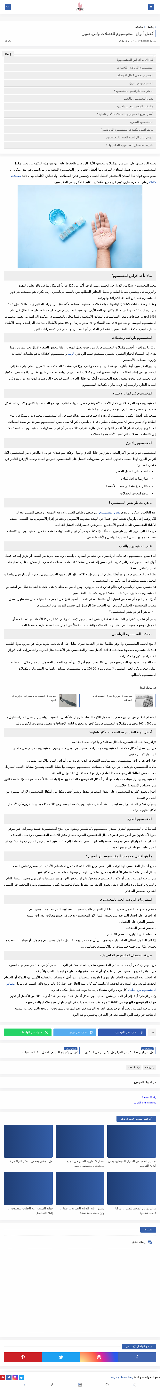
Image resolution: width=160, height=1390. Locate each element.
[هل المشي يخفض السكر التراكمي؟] (28, 1141)
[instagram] (99, 1357)
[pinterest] (23, 1357)
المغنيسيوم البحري (141, 121)
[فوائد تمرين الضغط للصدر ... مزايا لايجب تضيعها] (131, 1188)
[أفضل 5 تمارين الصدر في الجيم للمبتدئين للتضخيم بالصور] (80, 1141)
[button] (122, 1032)
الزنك (71, 353)
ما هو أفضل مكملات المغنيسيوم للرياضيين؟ (126, 129)
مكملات (139, 26)
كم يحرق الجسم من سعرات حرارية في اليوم (33, 697)
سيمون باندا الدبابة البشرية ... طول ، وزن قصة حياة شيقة (82, 1211)
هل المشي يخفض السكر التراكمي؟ (31, 1161)
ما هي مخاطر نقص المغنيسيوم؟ (133, 90)
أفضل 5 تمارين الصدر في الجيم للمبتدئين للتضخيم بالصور (85, 1163)
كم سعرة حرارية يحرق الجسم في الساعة (112, 697)
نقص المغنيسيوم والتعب (138, 98)
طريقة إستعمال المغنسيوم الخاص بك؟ (129, 145)
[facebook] (137, 1357)
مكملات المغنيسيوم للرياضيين (135, 106)
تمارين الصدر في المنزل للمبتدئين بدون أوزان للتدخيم (132, 1163)
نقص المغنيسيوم (109, 512)
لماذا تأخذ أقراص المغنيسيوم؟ (135, 59)
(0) (5, 40)
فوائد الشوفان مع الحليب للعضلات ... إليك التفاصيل (30, 1211)
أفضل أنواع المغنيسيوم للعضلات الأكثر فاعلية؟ (125, 114)
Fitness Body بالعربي (145, 1102)
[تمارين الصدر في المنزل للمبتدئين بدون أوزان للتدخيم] (131, 1141)
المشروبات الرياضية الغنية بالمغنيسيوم (129, 137)
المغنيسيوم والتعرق (141, 83)
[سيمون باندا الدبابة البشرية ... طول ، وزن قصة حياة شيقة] (80, 1188)
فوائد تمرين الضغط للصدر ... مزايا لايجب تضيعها (135, 1211)
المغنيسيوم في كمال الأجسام (135, 75)
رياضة (151, 26)
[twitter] (61, 1357)
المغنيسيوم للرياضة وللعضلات (135, 67)
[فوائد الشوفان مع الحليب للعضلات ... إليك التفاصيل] (28, 1188)
